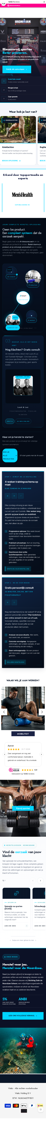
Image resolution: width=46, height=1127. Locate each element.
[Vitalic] (23, 708)
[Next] (42, 712)
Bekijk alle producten (10, 455)
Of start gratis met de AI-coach (32, 455)
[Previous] (4, 712)
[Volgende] (40, 881)
